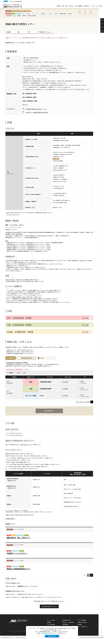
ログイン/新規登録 (78, 6)
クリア (87, 372)
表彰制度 (80, 624)
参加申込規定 (65, 624)
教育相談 (49, 622)
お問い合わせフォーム (25, 444)
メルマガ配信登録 (51, 624)
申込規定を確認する (10, 518)
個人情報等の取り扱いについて (48, 633)
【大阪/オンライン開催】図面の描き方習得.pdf (36, 112)
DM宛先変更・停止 (66, 620)
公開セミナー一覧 (60, 6)
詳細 (18, 32)
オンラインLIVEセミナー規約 (24, 302)
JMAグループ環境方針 (20, 637)
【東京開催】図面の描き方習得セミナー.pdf (35, 109)
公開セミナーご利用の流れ (68, 622)
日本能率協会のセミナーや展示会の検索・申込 (12, 4)
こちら (20, 433)
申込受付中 (9, 529)
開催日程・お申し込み (45, 32)
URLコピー (85, 13)
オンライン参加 (20, 535)
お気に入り (90, 13)
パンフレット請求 (51, 620)
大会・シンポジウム (69, 6)
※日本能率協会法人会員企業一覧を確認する (16, 362)
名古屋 (13, 535)
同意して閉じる (52, 636)
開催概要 (9, 32)
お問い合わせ (86, 6)
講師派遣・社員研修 (82, 622)
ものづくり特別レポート (83, 626)
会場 (29, 32)
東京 (9, 535)
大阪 (26, 535)
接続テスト (35, 290)
